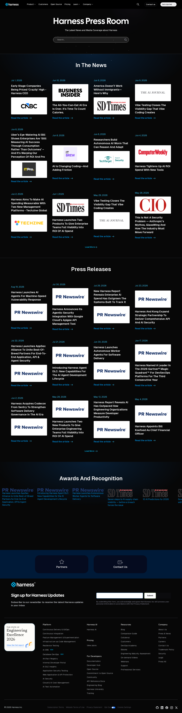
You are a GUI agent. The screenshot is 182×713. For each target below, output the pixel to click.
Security (162, 654)
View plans (92, 645)
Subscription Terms (55, 707)
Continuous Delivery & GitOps (56, 629)
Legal (160, 658)
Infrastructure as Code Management (59, 642)
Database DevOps (51, 654)
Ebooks (124, 650)
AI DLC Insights (49, 667)
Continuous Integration (53, 633)
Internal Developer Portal (54, 663)
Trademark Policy (166, 650)
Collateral (125, 637)
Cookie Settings (124, 707)
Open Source (56, 4)
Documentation (94, 661)
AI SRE (46, 650)
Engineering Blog (94, 685)
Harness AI (92, 629)
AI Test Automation (51, 687)
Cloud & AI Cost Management (56, 683)
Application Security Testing (55, 671)
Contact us (150, 4)
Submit (150, 596)
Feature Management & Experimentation (61, 637)
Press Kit (162, 662)
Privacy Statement (94, 707)
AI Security (48, 679)
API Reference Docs (96, 681)
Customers (43, 4)
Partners (162, 637)
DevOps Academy (129, 646)
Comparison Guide (129, 633)
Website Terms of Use (75, 707)
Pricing (67, 4)
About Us (162, 629)
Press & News (164, 633)
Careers (161, 642)
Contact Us (163, 646)
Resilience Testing (51, 646)
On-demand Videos (129, 658)
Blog (123, 629)
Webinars (125, 662)
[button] (31, 4)
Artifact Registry (50, 659)
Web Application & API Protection (58, 675)
